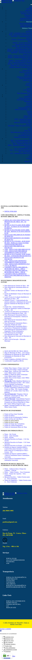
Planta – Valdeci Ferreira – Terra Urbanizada (17, 472)
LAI (31, 155)
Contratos (29, 104)
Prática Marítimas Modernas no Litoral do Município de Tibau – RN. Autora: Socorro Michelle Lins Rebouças (17, 382)
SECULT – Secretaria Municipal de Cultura (19, 49)
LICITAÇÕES (10, 580)
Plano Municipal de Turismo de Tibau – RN (16, 285)
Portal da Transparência (25, 98)
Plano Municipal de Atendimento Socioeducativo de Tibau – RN (13, 333)
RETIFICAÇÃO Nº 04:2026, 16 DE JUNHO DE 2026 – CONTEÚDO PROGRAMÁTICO (17, 255)
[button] (0, 630)
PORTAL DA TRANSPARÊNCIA (16, 577)
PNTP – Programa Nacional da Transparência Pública (23, 120)
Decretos (29, 88)
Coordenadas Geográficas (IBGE (13, 361)
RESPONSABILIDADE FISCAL (16, 587)
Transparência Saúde (26, 134)
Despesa (29, 113)
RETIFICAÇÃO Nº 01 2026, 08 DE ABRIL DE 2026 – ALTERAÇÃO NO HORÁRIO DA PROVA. (17, 226)
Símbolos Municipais (26, 26)
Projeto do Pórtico (9, 415)
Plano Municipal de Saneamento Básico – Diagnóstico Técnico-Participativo (16, 330)
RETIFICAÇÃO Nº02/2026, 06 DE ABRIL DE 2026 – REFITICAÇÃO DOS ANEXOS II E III (17, 231)
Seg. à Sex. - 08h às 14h (11, 546)
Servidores (29, 124)
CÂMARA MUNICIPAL (13, 604)
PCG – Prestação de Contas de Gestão (21, 153)
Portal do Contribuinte (26, 72)
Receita (30, 129)
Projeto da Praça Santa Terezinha (13, 414)
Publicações (28, 85)
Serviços (29, 69)
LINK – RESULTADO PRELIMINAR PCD (17, 249)
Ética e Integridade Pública (24, 100)
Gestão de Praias (27, 80)
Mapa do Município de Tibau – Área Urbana (17, 353)
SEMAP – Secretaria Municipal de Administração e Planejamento (22, 43)
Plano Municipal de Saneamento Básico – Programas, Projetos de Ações (16, 323)
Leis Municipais (27, 90)
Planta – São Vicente (10, 434)
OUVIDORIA (10, 561)
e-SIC (30, 82)
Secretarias (29, 31)
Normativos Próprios (26, 18)
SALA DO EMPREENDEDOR (15, 560)
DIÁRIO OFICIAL (11, 602)
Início (30, 7)
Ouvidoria (29, 83)
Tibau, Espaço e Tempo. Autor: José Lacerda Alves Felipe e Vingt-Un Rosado (16, 368)
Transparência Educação (25, 135)
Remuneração (28, 101)
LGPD (30, 156)
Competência (28, 17)
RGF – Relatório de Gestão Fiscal (22, 143)
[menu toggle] (31, 4)
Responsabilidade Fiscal (25, 108)
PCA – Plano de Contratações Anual (22, 142)
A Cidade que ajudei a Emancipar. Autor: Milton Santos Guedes (16, 375)
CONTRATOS (10, 582)
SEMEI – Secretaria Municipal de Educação (19, 51)
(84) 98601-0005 (8, 511)
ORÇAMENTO (10, 584)
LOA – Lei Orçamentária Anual (23, 148)
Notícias (29, 95)
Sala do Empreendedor (25, 23)
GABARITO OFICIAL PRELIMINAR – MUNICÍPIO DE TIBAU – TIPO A (16, 268)
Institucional (28, 10)
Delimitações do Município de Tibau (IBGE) (17, 354)
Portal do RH (28, 73)
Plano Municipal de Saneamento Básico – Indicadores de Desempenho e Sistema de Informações (16, 316)
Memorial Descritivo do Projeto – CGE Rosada (17, 445)
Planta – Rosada (9, 437)
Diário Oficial (28, 75)
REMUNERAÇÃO (12, 579)
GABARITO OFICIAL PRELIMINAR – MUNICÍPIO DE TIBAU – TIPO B (16, 271)
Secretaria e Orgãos (26, 13)
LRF (30, 139)
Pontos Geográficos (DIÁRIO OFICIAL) (16, 359)
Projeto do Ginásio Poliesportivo (13, 425)
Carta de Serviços (27, 70)
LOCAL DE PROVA (10, 265)
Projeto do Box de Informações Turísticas (16, 417)
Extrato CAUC (27, 117)
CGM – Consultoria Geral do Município (20, 33)
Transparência (28, 96)
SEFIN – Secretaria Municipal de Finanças (20, 56)
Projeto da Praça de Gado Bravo (13, 419)
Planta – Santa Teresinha (11, 436)
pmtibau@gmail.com (10, 522)
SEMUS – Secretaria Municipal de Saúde (20, 60)
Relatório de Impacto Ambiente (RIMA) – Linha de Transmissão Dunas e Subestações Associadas (16, 455)
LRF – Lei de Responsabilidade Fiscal (21, 140)
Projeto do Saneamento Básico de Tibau (15, 427)
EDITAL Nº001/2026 (10, 211)
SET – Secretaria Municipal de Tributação (20, 62)
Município (29, 21)
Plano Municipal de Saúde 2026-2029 (21, 132)
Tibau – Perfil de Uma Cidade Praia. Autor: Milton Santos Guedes (16, 372)
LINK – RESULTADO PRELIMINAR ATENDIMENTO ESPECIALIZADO (15, 251)
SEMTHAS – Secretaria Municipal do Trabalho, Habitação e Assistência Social (20, 66)
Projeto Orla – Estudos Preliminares (14, 307)
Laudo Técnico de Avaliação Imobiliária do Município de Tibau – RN (16, 297)
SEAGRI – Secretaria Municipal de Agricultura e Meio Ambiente (22, 46)
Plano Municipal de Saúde (24, 93)
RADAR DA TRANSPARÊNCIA (16, 585)
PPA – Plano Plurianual (25, 152)
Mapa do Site (28, 161)
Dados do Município (26, 25)
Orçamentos (28, 106)
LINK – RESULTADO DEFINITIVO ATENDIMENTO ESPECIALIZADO (15, 261)
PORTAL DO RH (11, 558)
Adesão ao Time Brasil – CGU (23, 109)
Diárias (30, 114)
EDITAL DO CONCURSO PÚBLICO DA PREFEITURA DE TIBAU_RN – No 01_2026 (16, 221)
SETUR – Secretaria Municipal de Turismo (20, 64)
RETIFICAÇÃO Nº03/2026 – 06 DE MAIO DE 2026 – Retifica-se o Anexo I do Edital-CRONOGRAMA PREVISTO (17, 242)
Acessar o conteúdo (5, 629)
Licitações (29, 103)
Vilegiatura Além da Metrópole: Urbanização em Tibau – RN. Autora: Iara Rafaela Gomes (16, 395)
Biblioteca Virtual (27, 28)
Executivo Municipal (26, 12)
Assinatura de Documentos (24, 77)
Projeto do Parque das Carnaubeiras (14, 424)
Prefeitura (29, 8)
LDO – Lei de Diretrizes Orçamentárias (21, 150)
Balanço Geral (28, 116)
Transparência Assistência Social (23, 137)
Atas (30, 87)
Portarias (29, 91)
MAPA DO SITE (11, 607)
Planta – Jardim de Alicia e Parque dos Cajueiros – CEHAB (15, 469)
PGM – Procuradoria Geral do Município (20, 34)
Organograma (28, 15)
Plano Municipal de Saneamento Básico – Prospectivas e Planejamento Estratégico (16, 327)
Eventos (29, 30)
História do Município (26, 20)
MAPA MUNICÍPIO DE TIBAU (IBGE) (16, 351)
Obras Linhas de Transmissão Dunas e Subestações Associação (15, 459)
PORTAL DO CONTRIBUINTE (15, 601)
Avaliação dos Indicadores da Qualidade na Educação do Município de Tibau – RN (16, 312)
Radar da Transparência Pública (23, 122)
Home (16, 174)
